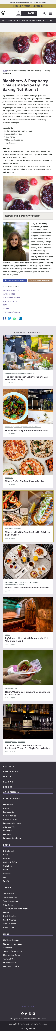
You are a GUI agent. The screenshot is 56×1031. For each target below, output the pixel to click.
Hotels (6, 808)
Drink (6, 845)
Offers (7, 777)
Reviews (8, 782)
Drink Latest (8, 851)
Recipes (7, 787)
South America (9, 920)
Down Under (8, 927)
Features (7, 20)
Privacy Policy (9, 962)
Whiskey (7, 873)
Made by (28, 1029)
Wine (5, 855)
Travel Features (10, 897)
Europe (6, 912)
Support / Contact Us (12, 951)
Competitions (11, 792)
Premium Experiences (34, 20)
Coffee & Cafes (10, 819)
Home (5, 71)
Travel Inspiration (10, 901)
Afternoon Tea (9, 827)
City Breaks (8, 905)
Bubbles (6, 858)
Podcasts (7, 834)
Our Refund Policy (11, 966)
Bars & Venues (9, 816)
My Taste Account (11, 940)
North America (9, 916)
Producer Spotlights (12, 838)
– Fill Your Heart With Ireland (16, 909)
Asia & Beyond (9, 923)
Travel (7, 888)
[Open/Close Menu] (50, 13)
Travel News (8, 893)
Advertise (7, 948)
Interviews (7, 831)
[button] (44, 13)
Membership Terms (11, 955)
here (16, 274)
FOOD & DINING (11, 798)
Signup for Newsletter (12, 944)
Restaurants (8, 812)
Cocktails (7, 870)
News (17, 20)
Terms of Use (9, 959)
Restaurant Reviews (12, 823)
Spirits (6, 881)
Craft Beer (7, 866)
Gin (4, 877)
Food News (8, 804)
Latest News (10, 771)
